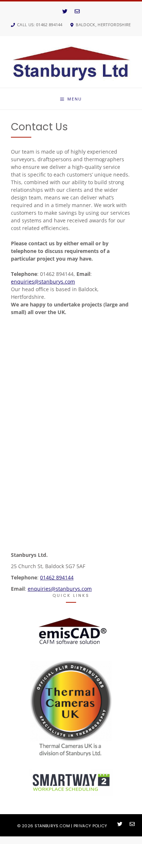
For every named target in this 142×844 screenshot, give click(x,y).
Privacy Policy (90, 826)
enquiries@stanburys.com (43, 281)
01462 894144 (57, 577)
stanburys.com (52, 826)
